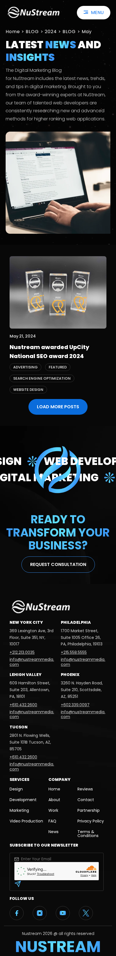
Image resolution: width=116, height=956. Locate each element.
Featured (58, 367)
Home (13, 31)
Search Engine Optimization (42, 378)
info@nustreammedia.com (32, 662)
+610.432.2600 (23, 705)
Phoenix (70, 674)
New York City (26, 622)
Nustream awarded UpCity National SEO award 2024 (49, 351)
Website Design (28, 389)
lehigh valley (25, 674)
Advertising (25, 367)
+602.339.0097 (75, 705)
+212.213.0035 (22, 652)
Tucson (19, 727)
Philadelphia (76, 622)
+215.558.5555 (74, 652)
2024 (51, 31)
